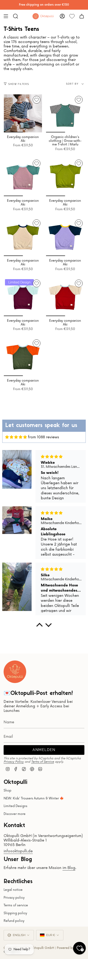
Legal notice (13, 890)
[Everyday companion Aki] (23, 113)
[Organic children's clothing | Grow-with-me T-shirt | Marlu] (65, 113)
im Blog (69, 868)
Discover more (14, 814)
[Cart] (81, 16)
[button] (39, 626)
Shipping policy (15, 913)
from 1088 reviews (43, 437)
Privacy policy (14, 898)
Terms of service (16, 905)
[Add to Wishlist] (36, 99)
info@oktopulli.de (18, 851)
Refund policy (14, 921)
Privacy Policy (14, 762)
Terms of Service (42, 762)
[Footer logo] (15, 671)
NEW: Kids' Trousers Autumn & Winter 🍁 (34, 798)
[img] (16, 437)
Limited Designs (15, 806)
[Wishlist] (72, 16)
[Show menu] (5, 16)
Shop (7, 790)
